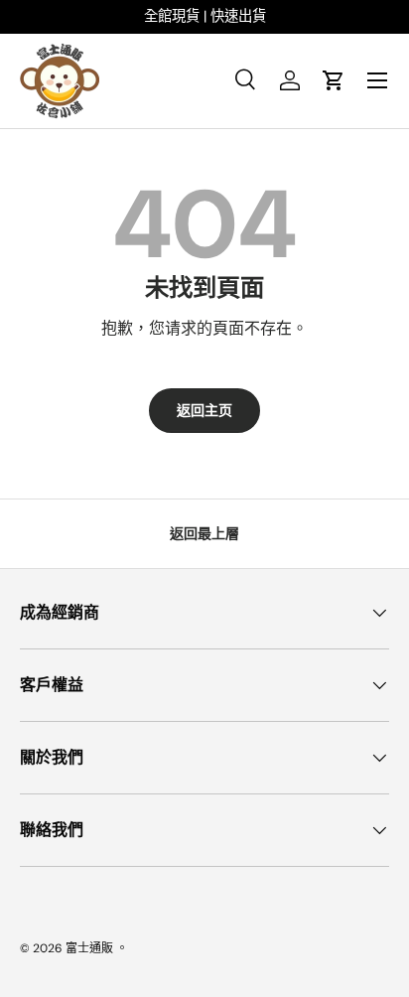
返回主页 (204, 410)
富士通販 (89, 948)
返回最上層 (204, 533)
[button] (333, 80)
